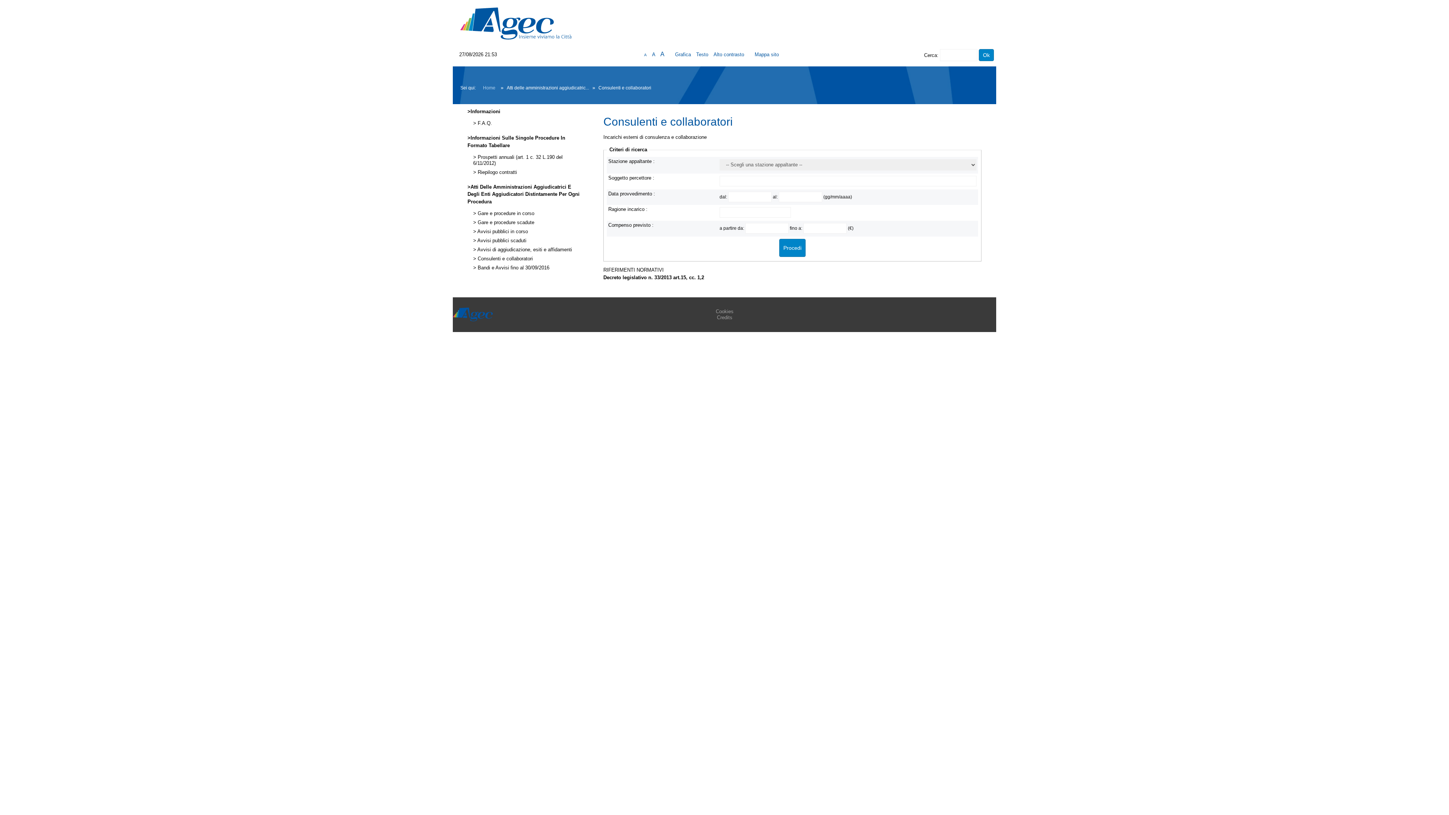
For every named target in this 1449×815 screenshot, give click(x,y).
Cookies (725, 311)
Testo (702, 54)
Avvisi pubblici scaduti (501, 240)
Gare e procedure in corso (505, 213)
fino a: (796, 228)
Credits (724, 317)
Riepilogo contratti (496, 172)
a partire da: (732, 228)
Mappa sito (767, 54)
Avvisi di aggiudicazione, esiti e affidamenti (524, 249)
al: (776, 196)
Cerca (930, 55)
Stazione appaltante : (631, 161)
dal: (724, 196)
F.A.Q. (484, 123)
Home (489, 88)
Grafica (683, 54)
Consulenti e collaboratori (504, 258)
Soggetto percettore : (631, 178)
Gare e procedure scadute (505, 222)
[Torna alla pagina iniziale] (515, 23)
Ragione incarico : (628, 209)
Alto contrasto (729, 54)
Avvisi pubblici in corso (502, 231)
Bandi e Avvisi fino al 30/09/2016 (512, 268)
